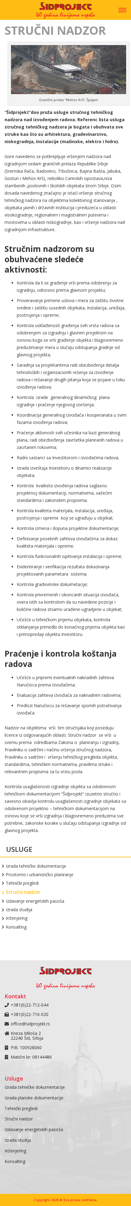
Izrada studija (19, 909)
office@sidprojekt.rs (30, 1024)
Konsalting (16, 927)
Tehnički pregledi (22, 883)
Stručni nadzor (23, 892)
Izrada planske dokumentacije (34, 1098)
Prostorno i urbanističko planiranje (39, 874)
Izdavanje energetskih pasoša (35, 901)
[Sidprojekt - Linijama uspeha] (65, 7)
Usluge (19, 849)
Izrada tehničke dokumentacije (36, 866)
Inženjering (16, 918)
